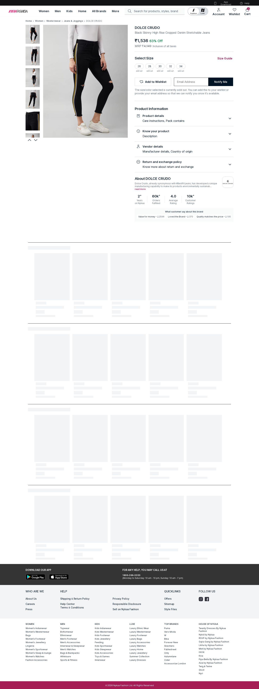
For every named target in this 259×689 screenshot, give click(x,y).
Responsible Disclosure (127, 603)
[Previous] (29, 140)
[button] (197, 11)
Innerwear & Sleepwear (72, 646)
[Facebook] (208, 599)
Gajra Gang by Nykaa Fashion (214, 641)
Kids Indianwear (103, 628)
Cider (167, 660)
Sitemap (169, 603)
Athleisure (65, 656)
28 (149, 66)
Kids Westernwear (104, 631)
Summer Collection (139, 656)
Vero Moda (170, 631)
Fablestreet (170, 649)
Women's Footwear (35, 639)
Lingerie (30, 646)
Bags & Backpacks (69, 653)
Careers (30, 603)
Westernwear (53, 21)
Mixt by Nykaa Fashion (210, 648)
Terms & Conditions (72, 607)
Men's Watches (68, 649)
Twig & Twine (205, 666)
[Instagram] (202, 599)
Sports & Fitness (68, 660)
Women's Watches (35, 656)
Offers (168, 598)
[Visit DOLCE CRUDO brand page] (227, 182)
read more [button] (140, 189)
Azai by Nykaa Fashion (210, 662)
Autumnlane (170, 656)
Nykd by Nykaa (206, 634)
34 (180, 66)
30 (160, 66)
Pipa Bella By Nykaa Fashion (213, 659)
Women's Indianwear (36, 628)
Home (29, 21)
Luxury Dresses (138, 660)
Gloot (201, 670)
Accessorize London (175, 663)
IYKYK (202, 652)
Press (29, 609)
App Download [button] (226, 3)
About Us (31, 598)
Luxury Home (136, 649)
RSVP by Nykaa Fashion (211, 638)
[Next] (36, 140)
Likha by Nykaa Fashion (211, 645)
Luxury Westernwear (140, 631)
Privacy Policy (121, 598)
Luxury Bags (136, 639)
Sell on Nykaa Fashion (126, 609)
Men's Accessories (70, 642)
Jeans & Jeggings (73, 21)
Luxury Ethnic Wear (139, 628)
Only (166, 653)
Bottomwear (66, 631)
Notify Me (220, 82)
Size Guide (224, 58)
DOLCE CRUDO (147, 28)
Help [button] (247, 3)
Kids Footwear (102, 635)
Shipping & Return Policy (75, 598)
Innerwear (100, 660)
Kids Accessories (104, 653)
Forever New (171, 642)
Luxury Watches (138, 646)
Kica (201, 655)
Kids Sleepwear (103, 649)
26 (139, 66)
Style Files (170, 609)
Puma (167, 628)
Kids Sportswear (103, 646)
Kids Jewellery (102, 639)
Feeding (99, 642)
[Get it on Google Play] (35, 577)
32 (170, 66)
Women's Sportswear (37, 649)
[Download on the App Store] (59, 577)
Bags (28, 635)
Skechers (169, 646)
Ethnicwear (66, 635)
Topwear (64, 628)
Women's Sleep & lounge (38, 653)
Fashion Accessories (36, 660)
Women (39, 21)
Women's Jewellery (36, 642)
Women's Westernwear (37, 631)
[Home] (17, 11)
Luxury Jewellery (138, 653)
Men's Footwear (68, 639)
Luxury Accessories (140, 642)
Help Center (67, 603)
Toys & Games (102, 656)
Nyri (201, 673)
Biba (166, 639)
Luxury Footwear (138, 635)
